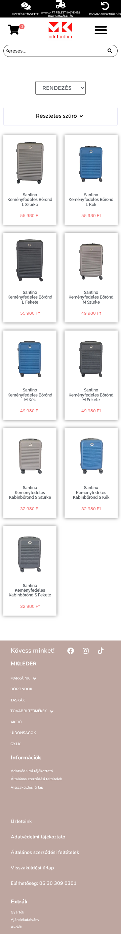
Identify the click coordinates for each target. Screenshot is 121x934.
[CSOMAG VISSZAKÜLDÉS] (105, 6)
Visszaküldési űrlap (27, 787)
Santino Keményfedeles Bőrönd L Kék (91, 200)
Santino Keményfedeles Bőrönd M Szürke (91, 297)
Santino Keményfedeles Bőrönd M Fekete (91, 395)
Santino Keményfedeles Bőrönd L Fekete (29, 297)
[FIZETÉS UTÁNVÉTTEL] (26, 6)
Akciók (16, 927)
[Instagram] (85, 651)
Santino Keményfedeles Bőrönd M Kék (29, 395)
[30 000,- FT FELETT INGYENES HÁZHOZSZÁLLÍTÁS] (60, 4)
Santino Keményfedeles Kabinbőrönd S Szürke (30, 492)
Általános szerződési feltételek (36, 779)
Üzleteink (21, 821)
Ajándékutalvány (25, 919)
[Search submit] (110, 51)
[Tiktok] (101, 651)
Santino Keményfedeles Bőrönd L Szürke (29, 200)
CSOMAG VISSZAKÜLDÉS (105, 14)
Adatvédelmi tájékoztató (32, 770)
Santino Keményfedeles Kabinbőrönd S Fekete (30, 590)
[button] (101, 30)
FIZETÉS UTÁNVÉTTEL (26, 14)
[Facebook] (70, 651)
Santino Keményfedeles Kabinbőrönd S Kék (91, 492)
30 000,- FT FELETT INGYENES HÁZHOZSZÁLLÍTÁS (60, 14)
